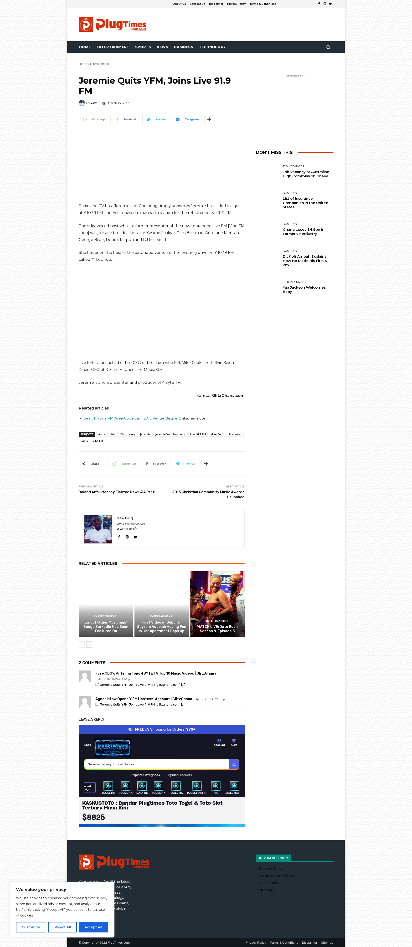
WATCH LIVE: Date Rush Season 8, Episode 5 (217, 629)
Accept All (93, 927)
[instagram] (127, 536)
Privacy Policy (271, 868)
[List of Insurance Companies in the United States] (267, 200)
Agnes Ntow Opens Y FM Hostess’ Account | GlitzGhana (143, 699)
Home (83, 64)
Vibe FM (98, 441)
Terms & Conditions (276, 876)
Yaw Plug (98, 103)
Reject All (62, 927)
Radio (84, 441)
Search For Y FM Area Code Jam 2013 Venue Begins (131, 418)
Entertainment (99, 64)
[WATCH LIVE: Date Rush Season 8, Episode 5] (217, 604)
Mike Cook (217, 434)
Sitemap (266, 890)
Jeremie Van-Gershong (170, 434)
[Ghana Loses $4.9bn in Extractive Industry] (267, 229)
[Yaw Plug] (82, 103)
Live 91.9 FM (198, 434)
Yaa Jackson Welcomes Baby (304, 289)
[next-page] (89, 644)
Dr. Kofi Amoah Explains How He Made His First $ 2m (305, 260)
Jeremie (145, 434)
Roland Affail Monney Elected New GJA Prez (117, 492)
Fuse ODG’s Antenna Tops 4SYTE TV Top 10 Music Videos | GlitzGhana (155, 673)
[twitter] (135, 536)
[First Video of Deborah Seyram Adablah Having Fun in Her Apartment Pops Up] (161, 604)
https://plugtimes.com (131, 524)
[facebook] (119, 536)
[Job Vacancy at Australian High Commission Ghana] (267, 171)
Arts (113, 434)
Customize (31, 927)
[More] (209, 119)
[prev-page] (82, 644)
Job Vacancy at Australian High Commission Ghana (306, 173)
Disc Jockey (127, 434)
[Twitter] (330, 4)
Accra (102, 434)
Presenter (235, 434)
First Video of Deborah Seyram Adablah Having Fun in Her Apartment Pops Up (161, 626)
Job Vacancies (293, 166)
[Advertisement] (246, 24)
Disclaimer (268, 883)
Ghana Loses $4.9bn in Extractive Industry (303, 231)
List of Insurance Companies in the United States (306, 202)
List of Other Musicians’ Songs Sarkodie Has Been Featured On (105, 626)
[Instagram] (325, 4)
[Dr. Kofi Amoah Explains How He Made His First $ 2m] (267, 258)
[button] (327, 47)
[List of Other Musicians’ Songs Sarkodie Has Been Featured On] (106, 604)
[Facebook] (319, 4)
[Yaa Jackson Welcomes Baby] (267, 287)
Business (290, 193)
